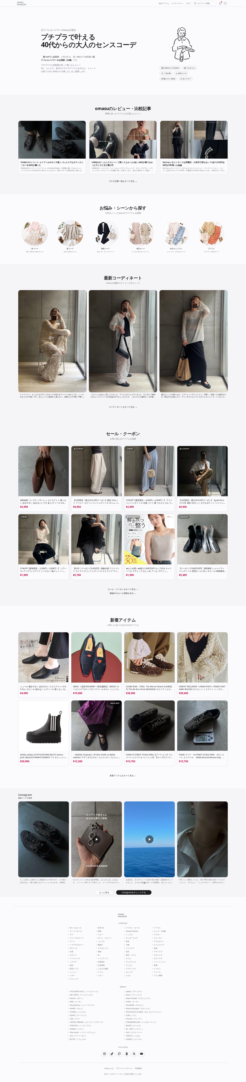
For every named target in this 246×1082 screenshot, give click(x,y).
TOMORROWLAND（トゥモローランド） (141, 1022)
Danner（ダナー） (77, 998)
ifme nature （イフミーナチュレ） (83, 1032)
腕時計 (100, 945)
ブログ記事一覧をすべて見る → (123, 181)
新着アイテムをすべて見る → (123, 775)
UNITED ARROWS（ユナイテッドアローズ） (87, 1022)
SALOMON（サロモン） (135, 1005)
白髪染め (101, 962)
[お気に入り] (225, 3)
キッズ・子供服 (160, 931)
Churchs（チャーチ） (134, 1019)
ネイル (128, 958)
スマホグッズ (103, 948)
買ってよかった (76, 928)
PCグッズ (73, 948)
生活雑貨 (101, 965)
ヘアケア (73, 962)
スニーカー (158, 938)
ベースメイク (75, 958)
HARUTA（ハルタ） (133, 1036)
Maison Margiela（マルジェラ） (138, 1008)
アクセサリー (159, 941)
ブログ (188, 3)
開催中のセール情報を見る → (123, 593)
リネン (100, 975)
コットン (73, 972)
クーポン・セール (133, 928)
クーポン (157, 928)
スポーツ (73, 955)
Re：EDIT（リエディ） (135, 1029)
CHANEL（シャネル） (78, 1012)
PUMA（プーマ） (132, 1002)
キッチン (129, 965)
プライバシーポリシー (124, 1068)
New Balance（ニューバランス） (83, 1005)
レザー (72, 975)
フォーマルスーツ (76, 938)
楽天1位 (101, 928)
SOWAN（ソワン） (77, 1029)
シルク (128, 975)
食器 (155, 948)
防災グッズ (74, 969)
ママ (71, 934)
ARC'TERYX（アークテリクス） (82, 995)
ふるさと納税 (103, 969)
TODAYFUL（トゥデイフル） (81, 1025)
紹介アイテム (164, 3)
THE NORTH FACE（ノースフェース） (84, 991)
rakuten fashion (132, 931)
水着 (71, 952)
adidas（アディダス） (134, 991)
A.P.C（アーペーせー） (78, 1036)
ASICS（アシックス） (134, 995)
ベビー (100, 934)
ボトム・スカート (104, 938)
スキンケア (158, 955)
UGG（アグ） (75, 1019)
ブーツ (72, 941)
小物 (127, 945)
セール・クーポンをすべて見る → (123, 589)
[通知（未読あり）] (220, 3)
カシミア (129, 972)
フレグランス (131, 962)
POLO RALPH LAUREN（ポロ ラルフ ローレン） (144, 1012)
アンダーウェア (132, 938)
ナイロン (157, 969)
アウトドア (158, 952)
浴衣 (127, 952)
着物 (99, 952)
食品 (71, 965)
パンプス (101, 941)
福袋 (99, 931)
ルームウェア (159, 945)
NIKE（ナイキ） (76, 1002)
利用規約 (138, 1068)
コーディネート (177, 3)
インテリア (130, 948)
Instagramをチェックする (134, 892)
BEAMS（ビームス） (134, 1025)
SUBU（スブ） (131, 1015)
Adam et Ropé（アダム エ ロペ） (138, 998)
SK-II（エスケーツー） (134, 1032)
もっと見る (104, 892)
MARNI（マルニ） (77, 1008)
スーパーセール (76, 931)
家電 (155, 965)
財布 (127, 941)
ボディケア (158, 958)
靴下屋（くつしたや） (78, 1039)
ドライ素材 (158, 975)
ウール (100, 972)
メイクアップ (103, 958)
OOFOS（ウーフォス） (78, 1015)
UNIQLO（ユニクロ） (134, 1039)
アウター (157, 934)
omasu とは (108, 1068)
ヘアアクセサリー (76, 945)
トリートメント (160, 962)
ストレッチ (74, 979)
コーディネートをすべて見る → (123, 407)
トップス (129, 934)
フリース (157, 972)
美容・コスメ (131, 955)
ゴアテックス (131, 969)
